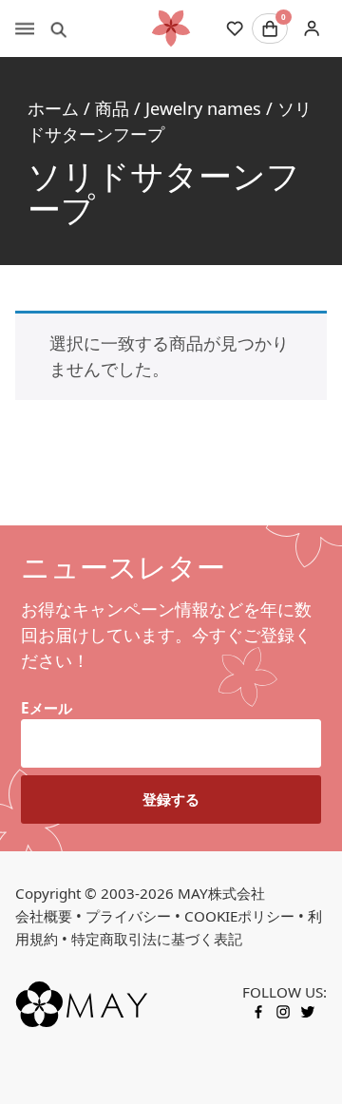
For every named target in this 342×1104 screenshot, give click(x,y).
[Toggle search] (58, 28)
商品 (112, 108)
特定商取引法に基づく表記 (156, 938)
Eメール (46, 707)
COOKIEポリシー (239, 915)
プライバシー (128, 915)
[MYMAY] (171, 28)
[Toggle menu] (24, 28)
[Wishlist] (234, 28)
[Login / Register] (311, 29)
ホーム (53, 108)
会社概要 (43, 915)
